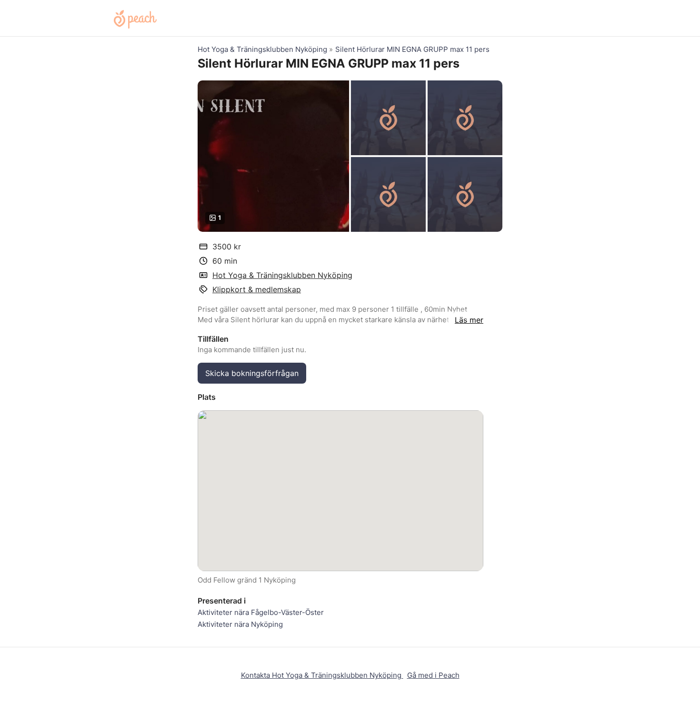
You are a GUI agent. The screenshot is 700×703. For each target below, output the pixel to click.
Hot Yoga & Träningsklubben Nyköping (263, 49)
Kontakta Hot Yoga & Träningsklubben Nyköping (322, 675)
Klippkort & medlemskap (256, 289)
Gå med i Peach (433, 675)
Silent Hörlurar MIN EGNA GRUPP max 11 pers (412, 49)
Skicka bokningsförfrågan (252, 373)
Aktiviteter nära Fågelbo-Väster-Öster (261, 612)
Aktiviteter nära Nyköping (240, 624)
